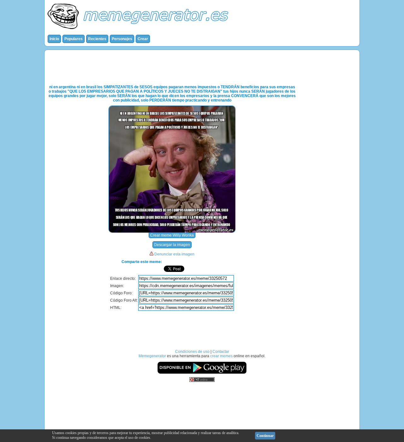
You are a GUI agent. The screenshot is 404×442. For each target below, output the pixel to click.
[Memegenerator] (139, 30)
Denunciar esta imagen (174, 254)
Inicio (54, 39)
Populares (73, 39)
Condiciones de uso (192, 351)
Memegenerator (152, 356)
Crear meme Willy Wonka (172, 235)
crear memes (221, 356)
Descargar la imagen (172, 244)
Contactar (220, 351)
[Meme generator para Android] (202, 373)
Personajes (122, 39)
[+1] (221, 269)
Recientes (97, 39)
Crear (143, 39)
